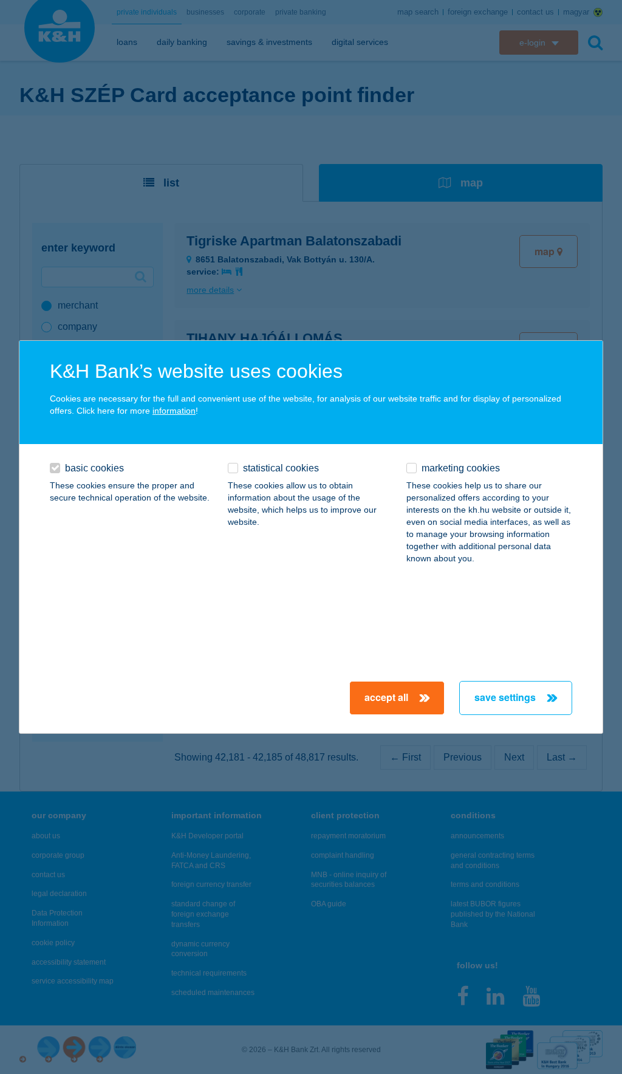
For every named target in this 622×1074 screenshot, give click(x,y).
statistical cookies (281, 468)
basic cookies (94, 468)
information (174, 411)
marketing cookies (461, 468)
